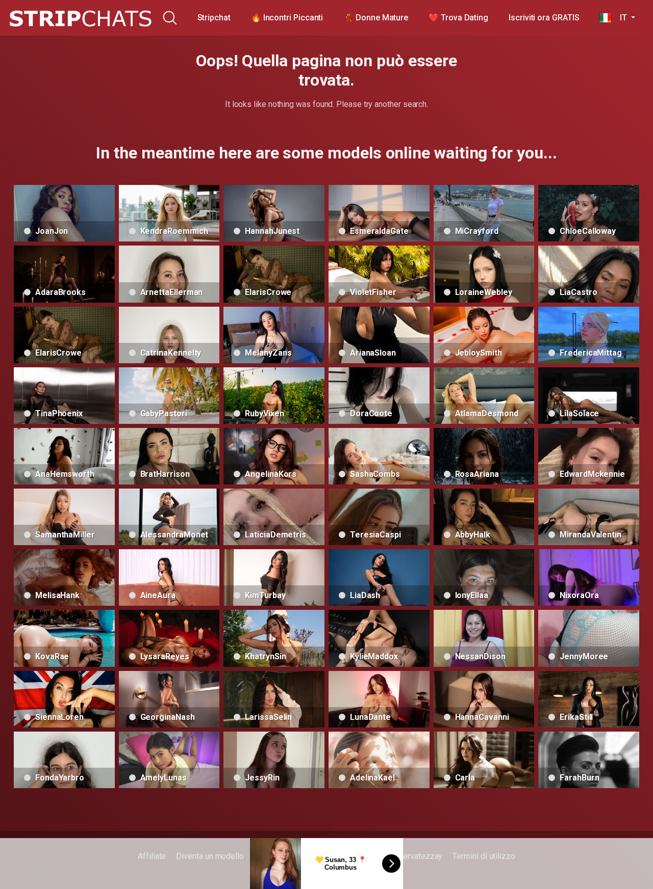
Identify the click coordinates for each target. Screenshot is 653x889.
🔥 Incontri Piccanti (287, 17)
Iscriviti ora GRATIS (544, 17)
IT (620, 17)
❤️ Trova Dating (458, 17)
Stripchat (214, 17)
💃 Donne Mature (375, 17)
